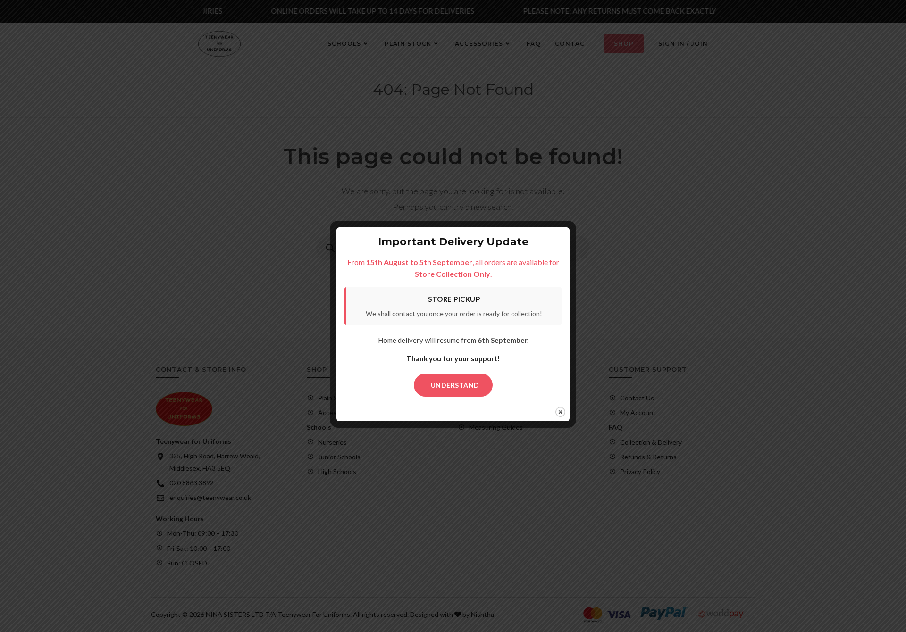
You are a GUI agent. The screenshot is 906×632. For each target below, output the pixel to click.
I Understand (453, 385)
